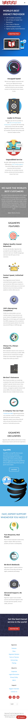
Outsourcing (14, 660)
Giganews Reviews (14, 654)
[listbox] (14, 704)
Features (14, 648)
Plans (14, 651)
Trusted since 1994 (8, 413)
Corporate (14, 671)
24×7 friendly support (17, 164)
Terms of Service (14, 657)
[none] (14, 704)
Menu (25, 2)
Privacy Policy (14, 677)
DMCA (14, 680)
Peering (14, 663)
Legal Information (14, 674)
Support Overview (14, 689)
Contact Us (14, 691)
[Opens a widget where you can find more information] (21, 717)
